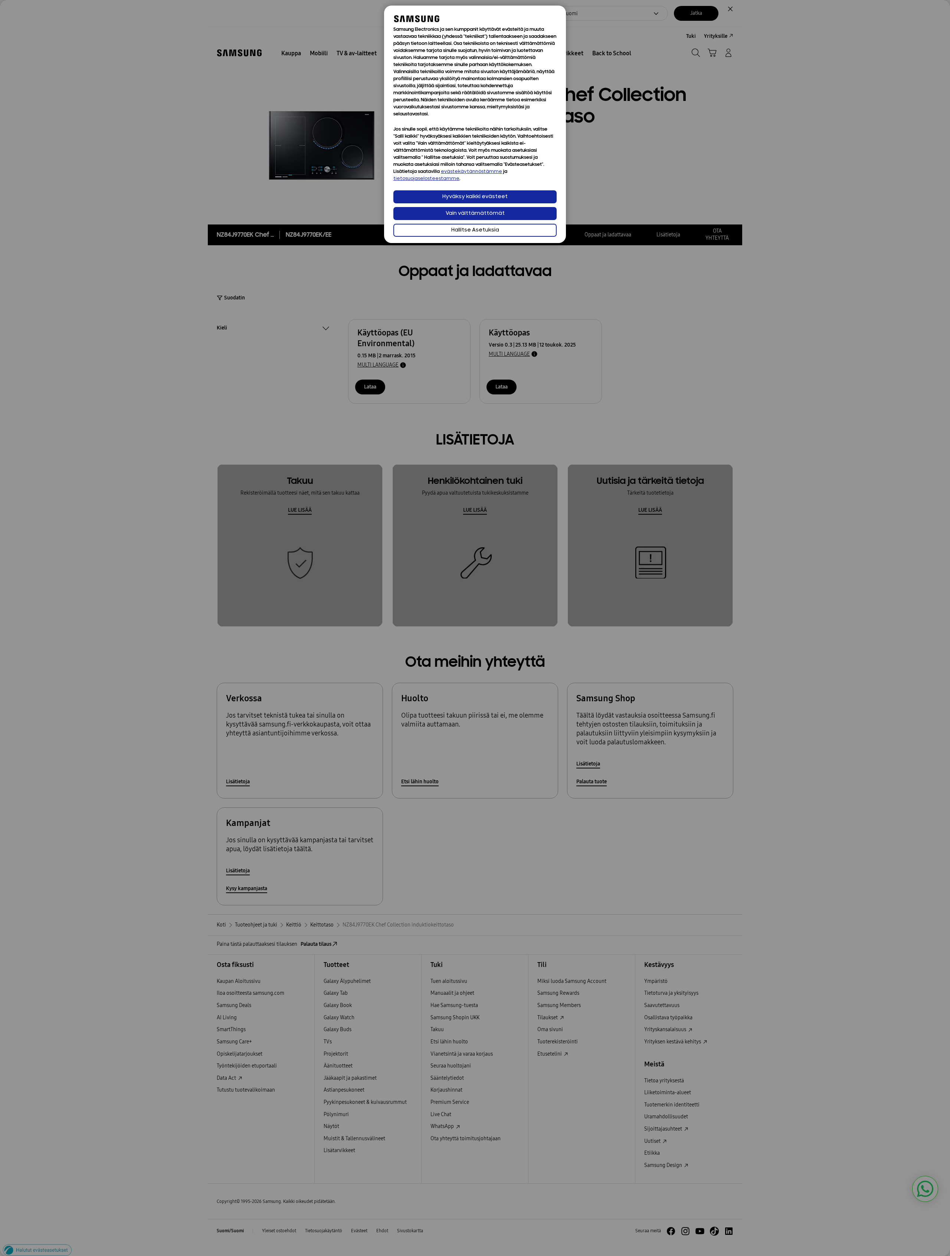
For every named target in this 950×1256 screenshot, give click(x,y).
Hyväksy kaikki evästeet (475, 197)
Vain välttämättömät (475, 213)
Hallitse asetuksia (475, 230)
